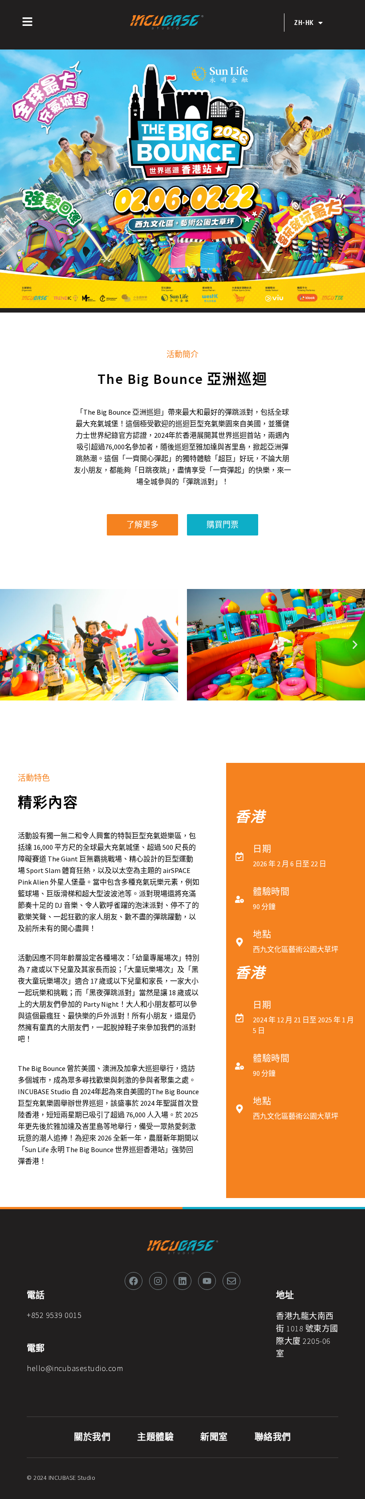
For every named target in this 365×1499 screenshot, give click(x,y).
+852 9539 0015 (54, 1315)
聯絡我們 (273, 1437)
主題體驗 (155, 1437)
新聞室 (214, 1437)
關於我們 (92, 1437)
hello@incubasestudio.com (75, 1368)
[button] (10, 644)
